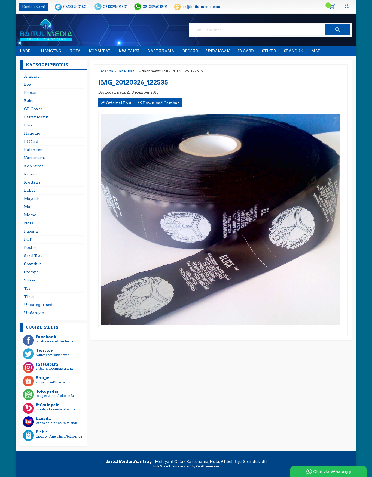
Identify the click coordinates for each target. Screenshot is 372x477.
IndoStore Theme (166, 466)
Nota (75, 51)
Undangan (218, 51)
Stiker (269, 51)
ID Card (246, 51)
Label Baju (126, 71)
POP (28, 239)
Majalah (32, 198)
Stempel (32, 272)
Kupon (30, 174)
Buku (28, 100)
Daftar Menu (36, 117)
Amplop (32, 76)
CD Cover (33, 109)
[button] (337, 29)
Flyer (29, 125)
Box (27, 84)
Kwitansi (129, 51)
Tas (27, 288)
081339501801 (75, 7)
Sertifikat (33, 255)
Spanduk (293, 51)
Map (316, 51)
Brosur (190, 51)
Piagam (31, 231)
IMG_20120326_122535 (133, 82)
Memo (30, 215)
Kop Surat (100, 51)
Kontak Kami (33, 7)
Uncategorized (38, 304)
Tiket (29, 296)
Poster (30, 247)
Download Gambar (160, 103)
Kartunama (161, 51)
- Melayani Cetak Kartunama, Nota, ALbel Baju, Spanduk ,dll (186, 461)
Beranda (105, 71)
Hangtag (51, 51)
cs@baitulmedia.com (201, 7)
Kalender (33, 149)
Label (26, 51)
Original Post (118, 103)
